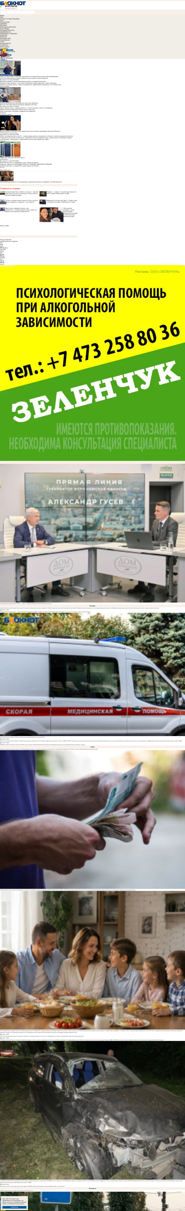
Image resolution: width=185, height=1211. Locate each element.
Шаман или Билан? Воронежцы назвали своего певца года (17, 109)
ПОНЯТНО (14, 1207)
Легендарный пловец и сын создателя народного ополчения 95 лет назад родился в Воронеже (46, 749)
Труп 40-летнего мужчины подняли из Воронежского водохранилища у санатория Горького (24, 737)
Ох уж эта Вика (4, 86)
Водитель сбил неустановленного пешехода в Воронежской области (94, 608)
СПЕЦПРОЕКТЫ (5, 40)
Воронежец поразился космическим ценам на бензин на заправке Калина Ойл (23, 81)
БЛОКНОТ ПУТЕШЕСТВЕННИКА (9, 19)
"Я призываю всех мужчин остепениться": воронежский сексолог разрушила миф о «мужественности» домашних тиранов (36, 137)
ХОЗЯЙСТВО (4, 45)
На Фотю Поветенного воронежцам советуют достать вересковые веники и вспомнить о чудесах (62, 744)
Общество (59, 182)
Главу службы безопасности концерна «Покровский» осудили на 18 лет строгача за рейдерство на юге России (29, 1039)
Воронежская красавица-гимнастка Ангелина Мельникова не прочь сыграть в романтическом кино (136, 608)
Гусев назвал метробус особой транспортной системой (62, 608)
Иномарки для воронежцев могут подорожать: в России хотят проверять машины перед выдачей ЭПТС (27, 889)
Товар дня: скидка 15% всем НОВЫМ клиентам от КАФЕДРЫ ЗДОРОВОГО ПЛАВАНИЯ (26, 164)
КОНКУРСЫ (3, 25)
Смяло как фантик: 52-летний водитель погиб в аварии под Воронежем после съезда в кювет (24, 1180)
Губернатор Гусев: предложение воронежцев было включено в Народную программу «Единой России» (53, 1032)
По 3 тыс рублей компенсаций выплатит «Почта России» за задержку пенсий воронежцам (148, 1030)
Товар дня (3, 141)
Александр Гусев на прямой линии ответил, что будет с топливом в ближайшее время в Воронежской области (26, 603)
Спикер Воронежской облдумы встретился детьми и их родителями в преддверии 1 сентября (102, 1030)
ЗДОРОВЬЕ (3, 24)
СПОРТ (2, 42)
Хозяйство (3, 113)
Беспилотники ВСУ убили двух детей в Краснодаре (15, 1186)
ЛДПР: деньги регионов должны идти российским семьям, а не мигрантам (46, 1186)
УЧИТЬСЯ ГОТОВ (10, 51)
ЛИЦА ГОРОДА (4, 28)
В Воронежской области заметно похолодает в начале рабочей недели (150, 1180)
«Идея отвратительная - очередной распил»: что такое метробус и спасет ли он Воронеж (26, 108)
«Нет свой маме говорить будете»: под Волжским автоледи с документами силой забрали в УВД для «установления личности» (33, 740)
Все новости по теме (6, 80)
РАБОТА (10, 50)
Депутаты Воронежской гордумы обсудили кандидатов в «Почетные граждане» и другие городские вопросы (65, 611)
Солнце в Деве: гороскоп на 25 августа (12, 749)
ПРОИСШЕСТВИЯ (5, 38)
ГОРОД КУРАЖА (5, 22)
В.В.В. (2, 20)
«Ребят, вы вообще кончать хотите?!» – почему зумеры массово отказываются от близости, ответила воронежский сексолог (36, 136)
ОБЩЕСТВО (3, 35)
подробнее (15, 241)
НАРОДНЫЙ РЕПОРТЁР (7, 30)
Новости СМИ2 (4, 225)
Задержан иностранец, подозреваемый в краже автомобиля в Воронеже (66, 1036)
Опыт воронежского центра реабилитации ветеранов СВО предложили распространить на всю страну (93, 740)
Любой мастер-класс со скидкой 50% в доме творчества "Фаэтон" (19, 162)
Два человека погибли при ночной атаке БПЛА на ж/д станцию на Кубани (20, 744)
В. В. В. (2, 167)
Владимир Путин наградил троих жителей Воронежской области (18, 1030)
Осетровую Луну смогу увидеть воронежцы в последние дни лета (18, 1190)
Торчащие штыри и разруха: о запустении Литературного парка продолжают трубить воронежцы (28, 83)
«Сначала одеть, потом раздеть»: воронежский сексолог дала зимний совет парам (24, 139)
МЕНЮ (2, 15)
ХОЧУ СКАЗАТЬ (5, 46)
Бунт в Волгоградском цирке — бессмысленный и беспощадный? (18, 611)
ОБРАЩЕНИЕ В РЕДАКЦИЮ (8, 33)
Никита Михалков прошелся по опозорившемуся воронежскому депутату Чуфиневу (24, 182)
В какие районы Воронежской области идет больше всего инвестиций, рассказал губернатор (25, 608)
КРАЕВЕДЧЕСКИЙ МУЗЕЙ (8, 27)
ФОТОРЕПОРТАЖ (5, 43)
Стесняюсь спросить (6, 114)
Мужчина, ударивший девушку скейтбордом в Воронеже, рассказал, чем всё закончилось (57, 1030)
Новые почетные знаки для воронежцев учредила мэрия (84, 749)
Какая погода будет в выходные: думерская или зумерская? (17, 111)
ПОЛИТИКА (3, 37)
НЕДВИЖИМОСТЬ (5, 32)
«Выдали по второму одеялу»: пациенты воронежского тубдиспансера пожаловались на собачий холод (30, 84)
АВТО (1, 17)
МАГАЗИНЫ (9, 58)
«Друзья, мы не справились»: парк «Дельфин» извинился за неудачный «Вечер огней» (69, 1180)
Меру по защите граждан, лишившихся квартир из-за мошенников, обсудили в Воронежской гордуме (139, 1039)
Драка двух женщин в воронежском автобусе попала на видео (163, 740)
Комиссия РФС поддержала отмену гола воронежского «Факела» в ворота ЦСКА (112, 1180)
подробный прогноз (5, 241)
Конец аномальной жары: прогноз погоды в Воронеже (133, 740)
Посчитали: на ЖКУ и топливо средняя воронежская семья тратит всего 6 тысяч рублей (74, 889)
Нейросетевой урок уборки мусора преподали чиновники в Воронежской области (117, 889)
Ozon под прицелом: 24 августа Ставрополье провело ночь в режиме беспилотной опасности (24, 1036)
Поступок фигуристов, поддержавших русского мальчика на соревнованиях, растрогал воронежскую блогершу (83, 1039)
